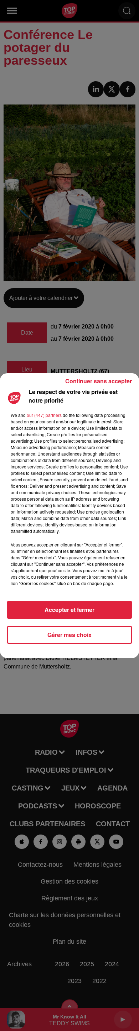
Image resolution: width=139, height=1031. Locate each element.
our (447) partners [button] (44, 415)
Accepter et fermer (69, 610)
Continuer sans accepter (98, 381)
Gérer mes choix (69, 635)
